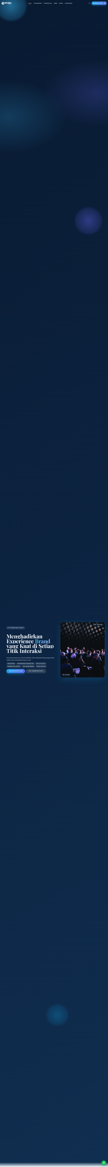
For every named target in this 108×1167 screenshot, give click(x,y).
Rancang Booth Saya (16, 671)
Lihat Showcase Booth (35, 671)
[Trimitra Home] (6, 3)
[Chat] (89, 3)
